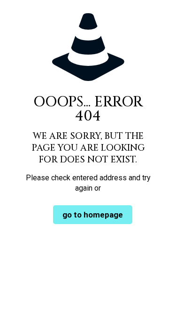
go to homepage (92, 214)
